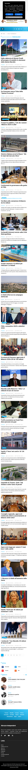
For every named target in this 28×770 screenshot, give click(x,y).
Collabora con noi (4, 746)
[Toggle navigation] (2, 29)
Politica (4, 54)
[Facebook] (14, 28)
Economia (4, 322)
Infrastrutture (6, 119)
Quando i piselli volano (14, 687)
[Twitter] (16, 28)
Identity (4, 674)
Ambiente (22, 714)
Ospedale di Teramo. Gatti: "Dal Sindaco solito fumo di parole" (12, 483)
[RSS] (21, 28)
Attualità (4, 574)
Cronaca (4, 416)
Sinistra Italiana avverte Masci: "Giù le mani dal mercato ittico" (13, 155)
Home (4, 33)
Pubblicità (3, 751)
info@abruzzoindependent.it (15, 733)
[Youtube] (19, 28)
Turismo (6, 712)
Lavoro (19, 716)
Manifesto (3, 749)
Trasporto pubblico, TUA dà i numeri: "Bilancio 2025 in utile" (14, 124)
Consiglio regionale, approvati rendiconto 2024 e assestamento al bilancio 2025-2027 (13, 516)
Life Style (10, 685)
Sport (15, 716)
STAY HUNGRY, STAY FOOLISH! (16, 679)
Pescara (3, 158)
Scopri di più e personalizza (14, 17)
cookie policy (16, 11)
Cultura (16, 714)
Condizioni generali (5, 754)
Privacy (2, 752)
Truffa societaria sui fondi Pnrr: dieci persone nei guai (12, 421)
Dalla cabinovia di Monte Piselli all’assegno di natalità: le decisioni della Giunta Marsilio (13, 60)
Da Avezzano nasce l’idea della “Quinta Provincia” (12, 92)
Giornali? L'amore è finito (15, 702)
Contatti (2, 756)
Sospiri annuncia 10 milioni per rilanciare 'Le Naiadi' (12, 264)
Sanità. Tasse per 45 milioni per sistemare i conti (12, 610)
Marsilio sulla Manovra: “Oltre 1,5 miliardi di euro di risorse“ (13, 390)
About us (3, 748)
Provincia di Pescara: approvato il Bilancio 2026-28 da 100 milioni (13, 358)
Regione (3, 64)
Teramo (3, 487)
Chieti (3, 299)
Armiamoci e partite (13, 694)
